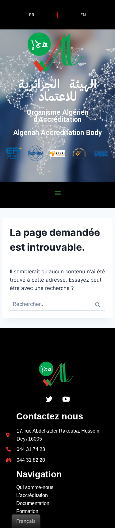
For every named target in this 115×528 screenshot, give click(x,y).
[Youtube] (66, 399)
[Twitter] (49, 399)
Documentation (32, 503)
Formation (27, 511)
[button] (57, 193)
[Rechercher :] (57, 304)
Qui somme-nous (34, 487)
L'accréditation (32, 495)
